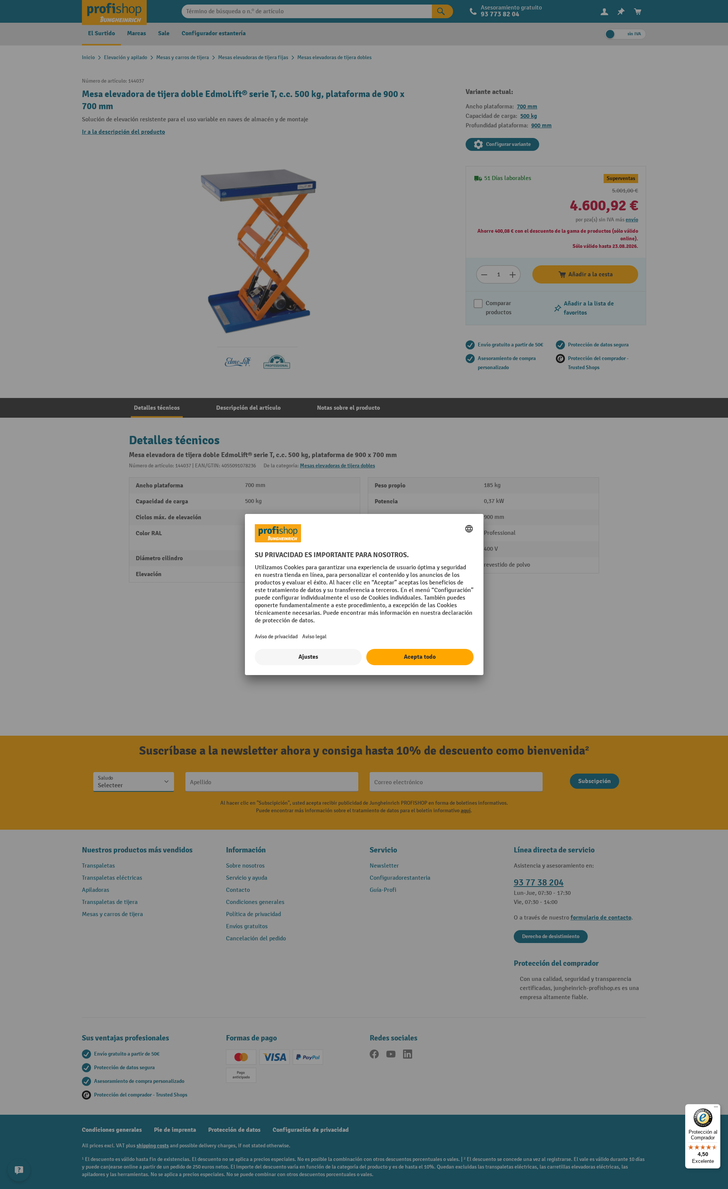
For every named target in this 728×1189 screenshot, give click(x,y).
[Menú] (715, 1108)
